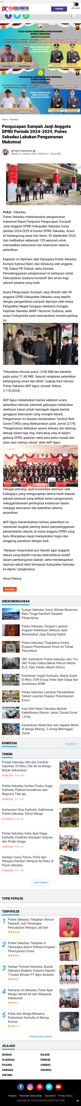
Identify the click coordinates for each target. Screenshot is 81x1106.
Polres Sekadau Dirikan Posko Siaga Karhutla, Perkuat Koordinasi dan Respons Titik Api (27, 790)
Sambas (45, 1064)
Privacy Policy (65, 1095)
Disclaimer (50, 1095)
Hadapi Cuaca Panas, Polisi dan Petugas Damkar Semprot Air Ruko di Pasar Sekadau (27, 861)
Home (5, 119)
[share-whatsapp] (26, 15)
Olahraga (8, 1059)
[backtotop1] (78, 1100)
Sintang (7, 1075)
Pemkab (45, 1059)
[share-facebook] (8, 15)
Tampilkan (71, 744)
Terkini (59, 9)
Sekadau (14, 119)
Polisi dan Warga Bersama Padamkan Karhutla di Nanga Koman (28, 1018)
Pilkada (7, 1064)
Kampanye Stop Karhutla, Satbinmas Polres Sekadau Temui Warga (27, 812)
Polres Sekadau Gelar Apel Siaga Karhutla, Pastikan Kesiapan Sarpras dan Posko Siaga (27, 838)
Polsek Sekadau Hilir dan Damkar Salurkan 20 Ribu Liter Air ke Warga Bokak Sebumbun (26, 766)
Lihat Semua (40, 882)
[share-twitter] (17, 15)
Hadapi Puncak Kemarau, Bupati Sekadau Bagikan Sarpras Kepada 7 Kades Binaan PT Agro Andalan (31, 971)
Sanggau (7, 1069)
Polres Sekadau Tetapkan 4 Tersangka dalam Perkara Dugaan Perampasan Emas (31, 947)
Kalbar (45, 1054)
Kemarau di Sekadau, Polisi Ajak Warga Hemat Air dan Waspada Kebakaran (30, 994)
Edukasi (7, 1054)
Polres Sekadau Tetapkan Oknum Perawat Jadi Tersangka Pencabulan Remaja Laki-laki (31, 924)
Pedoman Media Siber (30, 1095)
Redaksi (12, 1095)
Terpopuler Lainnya (40, 1036)
